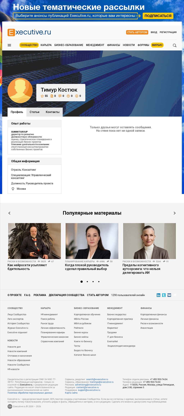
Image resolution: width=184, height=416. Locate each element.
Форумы (143, 45)
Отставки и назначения (20, 356)
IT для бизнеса (115, 337)
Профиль (17, 112)
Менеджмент (95, 45)
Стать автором (137, 32)
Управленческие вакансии (54, 337)
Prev (9, 213)
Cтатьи (34, 112)
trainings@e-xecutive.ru (102, 382)
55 (46, 95)
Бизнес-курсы (81, 332)
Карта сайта (71, 393)
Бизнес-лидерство (116, 314)
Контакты (52, 112)
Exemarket (112, 341)
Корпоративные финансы (154, 314)
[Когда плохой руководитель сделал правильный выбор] (92, 241)
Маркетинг (112, 328)
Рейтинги (78, 328)
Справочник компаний (52, 341)
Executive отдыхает (17, 332)
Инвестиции (147, 328)
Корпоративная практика (120, 319)
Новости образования (19, 360)
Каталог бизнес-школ (85, 355)
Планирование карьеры (80, 261)
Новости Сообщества (19, 365)
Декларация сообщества (66, 295)
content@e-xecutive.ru (87, 387)
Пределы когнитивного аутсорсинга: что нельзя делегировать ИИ (141, 268)
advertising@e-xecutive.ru (88, 384)
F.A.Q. (27, 295)
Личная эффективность (53, 328)
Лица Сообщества (17, 314)
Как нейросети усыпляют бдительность (27, 267)
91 (167, 261)
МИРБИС (157, 45)
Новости (129, 45)
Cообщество (15, 308)
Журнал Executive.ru (18, 328)
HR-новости (13, 369)
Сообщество (29, 45)
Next (174, 213)
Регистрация (168, 32)
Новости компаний (17, 351)
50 (111, 261)
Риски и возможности (22, 261)
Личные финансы (150, 319)
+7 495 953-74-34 (158, 379)
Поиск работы (48, 319)
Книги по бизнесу (83, 341)
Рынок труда (47, 323)
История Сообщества (18, 323)
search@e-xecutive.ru (97, 379)
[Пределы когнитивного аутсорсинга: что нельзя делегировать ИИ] (149, 241)
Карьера (46, 45)
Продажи (112, 332)
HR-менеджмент (49, 314)
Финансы (113, 45)
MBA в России (81, 319)
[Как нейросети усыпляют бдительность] (34, 241)
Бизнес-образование (68, 45)
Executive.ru (26, 384)
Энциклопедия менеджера (121, 346)
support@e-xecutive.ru (89, 390)
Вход (154, 32)
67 (52, 261)
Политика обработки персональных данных (30, 393)
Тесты (77, 346)
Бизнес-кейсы (81, 337)
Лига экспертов (16, 319)
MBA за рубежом (82, 323)
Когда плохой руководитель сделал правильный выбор (87, 267)
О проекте (15, 295)
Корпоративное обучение (87, 314)
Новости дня (14, 347)
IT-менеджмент (115, 323)
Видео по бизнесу (83, 350)
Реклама (40, 295)
